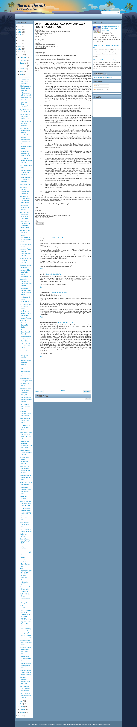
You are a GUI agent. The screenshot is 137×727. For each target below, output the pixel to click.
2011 (20, 55)
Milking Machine (25, 184)
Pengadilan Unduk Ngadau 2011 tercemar (25, 624)
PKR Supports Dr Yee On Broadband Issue (26, 299)
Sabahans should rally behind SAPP (25, 582)
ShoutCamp (108, 77)
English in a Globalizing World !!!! (24, 105)
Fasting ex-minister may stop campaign (25, 124)
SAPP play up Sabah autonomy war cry (26, 160)
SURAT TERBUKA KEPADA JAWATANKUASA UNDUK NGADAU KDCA (26, 615)
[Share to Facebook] (43, 223)
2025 (20, 29)
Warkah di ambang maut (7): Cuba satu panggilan (25, 631)
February (23, 709)
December (23, 57)
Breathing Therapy (25, 318)
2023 (20, 35)
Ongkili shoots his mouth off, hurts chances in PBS (25, 503)
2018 (20, 38)
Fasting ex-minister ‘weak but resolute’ (25, 260)
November (23, 60)
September (23, 66)
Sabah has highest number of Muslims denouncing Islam (25, 365)
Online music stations (104, 724)
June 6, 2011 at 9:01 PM (53, 274)
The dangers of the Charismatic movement (25, 589)
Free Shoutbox (97, 77)
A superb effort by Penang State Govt (25, 666)
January (22, 712)
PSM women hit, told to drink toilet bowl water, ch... (26, 95)
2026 (20, 26)
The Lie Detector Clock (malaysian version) (26, 452)
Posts (97, 86)
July (21, 71)
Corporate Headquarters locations (77, 724)
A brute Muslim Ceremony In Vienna (24, 207)
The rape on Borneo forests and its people (26, 477)
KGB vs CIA (23, 100)
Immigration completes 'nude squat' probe (25, 413)
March (22, 707)
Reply (41, 268)
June (21, 74)
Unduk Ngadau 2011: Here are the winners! (25, 689)
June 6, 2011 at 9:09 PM (59, 292)
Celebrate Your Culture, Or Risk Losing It (25, 659)
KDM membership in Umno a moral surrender (25, 172)
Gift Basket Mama (61, 724)
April (21, 704)
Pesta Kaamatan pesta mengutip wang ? (25, 696)
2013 (20, 49)
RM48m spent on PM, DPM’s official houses (25, 117)
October (22, 63)
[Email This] (37, 223)
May (21, 701)
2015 (20, 43)
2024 (20, 32)
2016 (20, 40)
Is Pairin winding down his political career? (26, 643)
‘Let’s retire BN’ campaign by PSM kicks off (25, 154)
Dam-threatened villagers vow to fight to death (25, 313)
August (22, 69)
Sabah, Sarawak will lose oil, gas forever (25, 374)
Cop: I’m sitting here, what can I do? (25, 406)
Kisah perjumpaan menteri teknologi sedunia (26, 400)
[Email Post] (37, 220)
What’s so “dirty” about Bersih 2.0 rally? (25, 346)
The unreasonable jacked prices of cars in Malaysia (25, 673)
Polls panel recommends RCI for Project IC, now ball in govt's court (111, 29)
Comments (99, 89)
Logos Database (92, 724)
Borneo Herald (31, 5)
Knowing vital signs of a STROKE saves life (26, 179)
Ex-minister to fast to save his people (25, 306)
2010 (20, 716)
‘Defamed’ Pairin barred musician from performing (25, 601)
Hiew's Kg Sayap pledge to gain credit (25, 420)
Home (63, 390)
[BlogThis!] (39, 223)
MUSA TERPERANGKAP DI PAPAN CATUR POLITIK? (26, 573)
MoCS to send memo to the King (24, 524)
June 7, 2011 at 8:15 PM (65, 322)
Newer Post (39, 391)
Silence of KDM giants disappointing (104, 60)
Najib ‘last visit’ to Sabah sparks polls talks (25, 88)
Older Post (87, 391)
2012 (20, 52)
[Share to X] (41, 223)
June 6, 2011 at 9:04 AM (55, 238)
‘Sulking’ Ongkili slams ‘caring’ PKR (25, 541)
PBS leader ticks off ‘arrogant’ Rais (25, 427)
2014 (20, 46)
